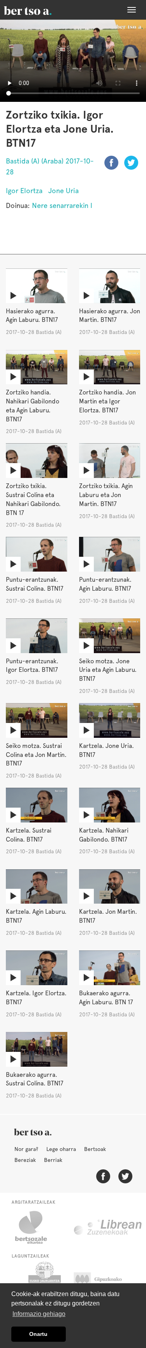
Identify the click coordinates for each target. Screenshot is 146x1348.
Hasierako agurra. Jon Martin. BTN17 (109, 315)
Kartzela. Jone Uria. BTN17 (106, 750)
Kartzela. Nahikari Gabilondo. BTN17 (103, 835)
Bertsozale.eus (36, 1227)
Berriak (53, 1160)
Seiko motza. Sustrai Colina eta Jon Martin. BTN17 (36, 754)
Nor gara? (26, 1149)
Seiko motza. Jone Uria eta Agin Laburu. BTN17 (108, 670)
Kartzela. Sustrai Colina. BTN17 (28, 835)
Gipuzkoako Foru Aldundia (105, 1281)
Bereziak (25, 1160)
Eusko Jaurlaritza (44, 1281)
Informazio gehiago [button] (38, 1314)
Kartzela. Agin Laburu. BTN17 (36, 916)
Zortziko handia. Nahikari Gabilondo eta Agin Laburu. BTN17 (32, 406)
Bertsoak (95, 1149)
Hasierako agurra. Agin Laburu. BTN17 (32, 315)
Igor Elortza (24, 190)
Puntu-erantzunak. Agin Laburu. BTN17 (105, 584)
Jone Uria (63, 190)
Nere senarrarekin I (62, 205)
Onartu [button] (38, 1334)
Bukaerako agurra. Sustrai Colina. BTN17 (34, 1079)
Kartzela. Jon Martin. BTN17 (108, 916)
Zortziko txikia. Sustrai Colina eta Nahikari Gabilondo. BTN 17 (33, 499)
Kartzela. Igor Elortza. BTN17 (36, 997)
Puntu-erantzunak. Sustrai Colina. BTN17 (34, 584)
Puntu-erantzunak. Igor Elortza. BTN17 (32, 665)
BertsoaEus (39, 10)
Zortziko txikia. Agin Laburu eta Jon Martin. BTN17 (106, 495)
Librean (108, 1227)
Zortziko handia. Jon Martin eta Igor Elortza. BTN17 (107, 401)
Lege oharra (61, 1149)
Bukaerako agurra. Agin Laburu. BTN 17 (106, 997)
